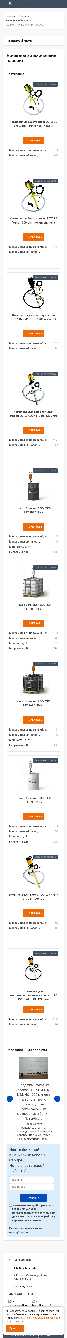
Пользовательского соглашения (33, 1212)
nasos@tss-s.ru (19, 1232)
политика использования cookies (39, 1317)
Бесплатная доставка (45, 84)
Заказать (35, 140)
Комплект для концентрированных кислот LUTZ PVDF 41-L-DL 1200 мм (33, 995)
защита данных (14, 1321)
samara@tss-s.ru (24, 1286)
